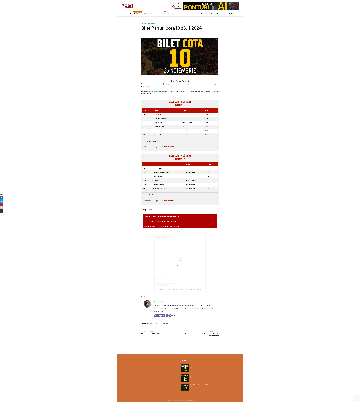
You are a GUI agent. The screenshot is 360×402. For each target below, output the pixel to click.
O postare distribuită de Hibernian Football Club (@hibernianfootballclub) (180, 289)
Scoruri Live (221, 14)
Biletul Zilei (203, 14)
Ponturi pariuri (172, 14)
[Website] (170, 315)
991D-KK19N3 (169, 201)
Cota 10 (144, 23)
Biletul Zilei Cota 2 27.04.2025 (198, 365)
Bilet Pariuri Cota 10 (159, 323)
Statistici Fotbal (189, 14)
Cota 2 (192, 367)
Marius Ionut (158, 301)
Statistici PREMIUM (134, 13)
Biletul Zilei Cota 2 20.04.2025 (199, 384)
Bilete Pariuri (152, 23)
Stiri (212, 14)
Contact (231, 14)
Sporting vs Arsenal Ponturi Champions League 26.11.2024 (162, 226)
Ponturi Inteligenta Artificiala (155, 13)
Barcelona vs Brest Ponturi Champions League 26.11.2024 (162, 216)
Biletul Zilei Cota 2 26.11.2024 (150, 334)
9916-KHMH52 (169, 147)
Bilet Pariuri (150, 323)
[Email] (167, 315)
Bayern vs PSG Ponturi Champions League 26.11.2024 (160, 221)
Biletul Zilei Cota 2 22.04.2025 (199, 375)
